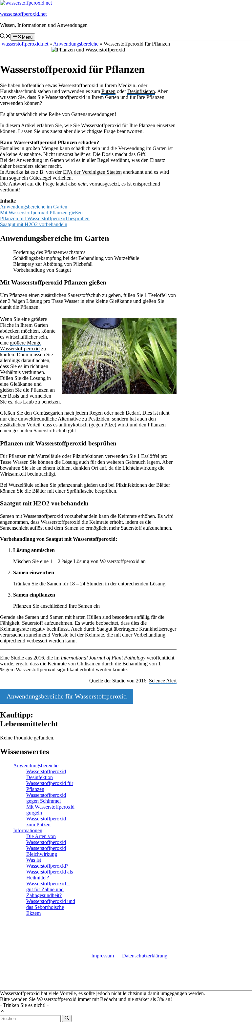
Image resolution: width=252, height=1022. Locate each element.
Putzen (108, 91)
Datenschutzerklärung (144, 955)
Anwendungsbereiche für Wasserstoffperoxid (67, 696)
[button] (5, 37)
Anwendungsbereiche (35, 765)
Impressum (102, 955)
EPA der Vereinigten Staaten (92, 172)
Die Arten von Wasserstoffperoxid (46, 839)
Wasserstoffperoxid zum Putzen (46, 821)
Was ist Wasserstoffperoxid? (47, 863)
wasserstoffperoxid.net (23, 14)
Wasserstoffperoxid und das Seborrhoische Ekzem (50, 907)
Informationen (27, 830)
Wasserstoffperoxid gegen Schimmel (46, 798)
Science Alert (163, 680)
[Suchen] (67, 1018)
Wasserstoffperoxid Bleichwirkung (46, 851)
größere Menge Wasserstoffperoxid (20, 345)
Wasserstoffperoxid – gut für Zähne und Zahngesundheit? (48, 889)
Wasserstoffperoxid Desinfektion (46, 774)
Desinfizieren (141, 91)
